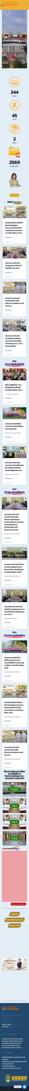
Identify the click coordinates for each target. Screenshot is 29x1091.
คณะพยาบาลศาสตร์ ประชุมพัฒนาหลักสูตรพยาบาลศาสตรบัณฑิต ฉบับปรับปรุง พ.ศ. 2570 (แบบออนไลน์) (14, 341)
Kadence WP (19, 1088)
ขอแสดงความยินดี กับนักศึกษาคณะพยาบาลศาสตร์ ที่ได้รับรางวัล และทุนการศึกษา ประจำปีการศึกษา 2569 (14, 662)
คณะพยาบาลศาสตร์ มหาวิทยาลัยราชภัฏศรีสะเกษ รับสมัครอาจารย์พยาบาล (14, 302)
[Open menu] (26, 4)
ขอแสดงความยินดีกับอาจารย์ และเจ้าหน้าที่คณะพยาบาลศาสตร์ (14, 426)
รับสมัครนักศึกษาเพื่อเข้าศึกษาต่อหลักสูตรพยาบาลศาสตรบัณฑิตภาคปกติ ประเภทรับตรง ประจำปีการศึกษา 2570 (14, 227)
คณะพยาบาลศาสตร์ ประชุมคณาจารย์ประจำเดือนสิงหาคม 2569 (13, 265)
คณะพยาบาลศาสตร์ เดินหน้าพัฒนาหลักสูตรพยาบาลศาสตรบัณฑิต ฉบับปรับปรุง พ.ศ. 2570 (14, 610)
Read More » (8, 237)
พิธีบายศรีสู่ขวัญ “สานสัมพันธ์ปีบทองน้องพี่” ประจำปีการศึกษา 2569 (13, 387)
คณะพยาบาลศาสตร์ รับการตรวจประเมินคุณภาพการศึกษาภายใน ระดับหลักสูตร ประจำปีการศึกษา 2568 (14, 568)
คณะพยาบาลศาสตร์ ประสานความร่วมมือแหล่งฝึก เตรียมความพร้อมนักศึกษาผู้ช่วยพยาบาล (14, 466)
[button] (5, 39)
